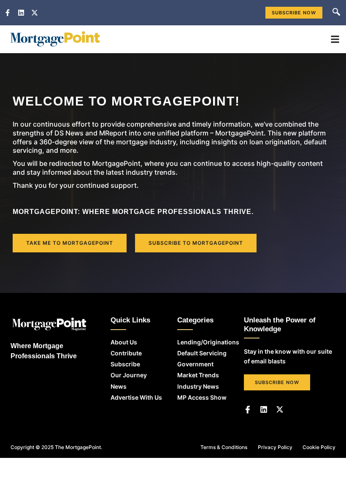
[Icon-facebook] (247, 409)
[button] (336, 12)
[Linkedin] (264, 409)
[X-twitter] (280, 409)
